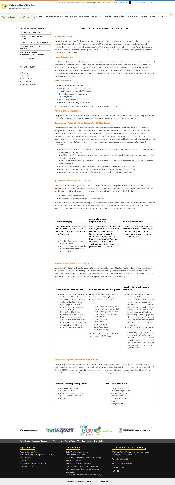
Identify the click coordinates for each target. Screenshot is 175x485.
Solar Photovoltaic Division (32, 29)
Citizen (151, 2)
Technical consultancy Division (34, 43)
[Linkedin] (118, 470)
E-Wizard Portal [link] (26, 466)
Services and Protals (87, 16)
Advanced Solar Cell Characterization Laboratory (33, 53)
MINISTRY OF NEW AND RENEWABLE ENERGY (68, 2)
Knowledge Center (54, 16)
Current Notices (28, 84)
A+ (126, 2)
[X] (114, 470)
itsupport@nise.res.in (125, 463)
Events (24, 73)
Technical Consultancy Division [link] (79, 463)
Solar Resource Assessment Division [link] (82, 466)
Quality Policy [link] (87, 441)
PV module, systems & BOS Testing (31, 37)
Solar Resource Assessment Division (32, 47)
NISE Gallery (26, 81)
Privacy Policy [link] (58, 441)
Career (144, 16)
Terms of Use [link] (70, 441)
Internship (118, 16)
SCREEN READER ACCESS (93, 2)
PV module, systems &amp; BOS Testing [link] (84, 457)
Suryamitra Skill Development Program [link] (36, 455)
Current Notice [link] (25, 441)
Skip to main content (110, 2)
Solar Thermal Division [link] (75, 455)
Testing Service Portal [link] (29, 452)
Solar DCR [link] (24, 460)
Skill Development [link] (74, 460)
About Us (39, 16)
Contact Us (162, 16)
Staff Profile (26, 76)
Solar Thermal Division (30, 33)
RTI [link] (78, 441)
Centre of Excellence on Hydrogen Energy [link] (84, 474)
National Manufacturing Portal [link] (33, 463)
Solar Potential (105, 16)
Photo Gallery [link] (99, 441)
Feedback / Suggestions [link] (41, 441)
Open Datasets (132, 16)
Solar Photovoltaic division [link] (77, 452)
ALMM (152, 16)
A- (121, 2)
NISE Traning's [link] (25, 457)
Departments (70, 16)
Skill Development (27, 59)
